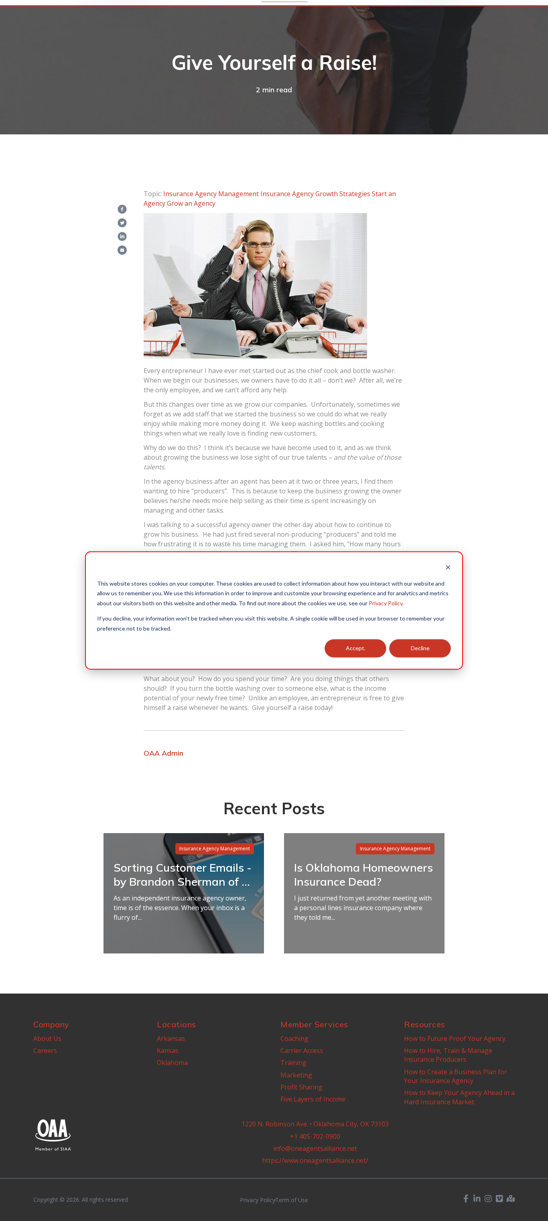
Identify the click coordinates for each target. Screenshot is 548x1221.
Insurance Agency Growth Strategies (315, 193)
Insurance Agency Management (211, 193)
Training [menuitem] (293, 1062)
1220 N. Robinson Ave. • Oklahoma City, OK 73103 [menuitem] (315, 1124)
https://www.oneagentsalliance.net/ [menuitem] (315, 1160)
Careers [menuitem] (45, 1050)
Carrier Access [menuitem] (301, 1050)
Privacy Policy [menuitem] (257, 1200)
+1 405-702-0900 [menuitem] (315, 1136)
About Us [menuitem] (47, 1038)
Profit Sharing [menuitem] (301, 1087)
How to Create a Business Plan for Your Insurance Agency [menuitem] (455, 1076)
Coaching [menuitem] (294, 1038)
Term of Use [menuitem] (291, 1200)
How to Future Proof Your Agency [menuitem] (454, 1038)
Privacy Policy (385, 603)
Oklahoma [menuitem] (172, 1062)
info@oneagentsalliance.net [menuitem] (315, 1148)
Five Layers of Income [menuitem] (312, 1099)
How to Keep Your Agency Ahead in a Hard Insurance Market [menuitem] (459, 1097)
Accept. (355, 648)
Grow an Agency (191, 203)
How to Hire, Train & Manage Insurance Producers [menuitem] (448, 1055)
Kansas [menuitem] (168, 1050)
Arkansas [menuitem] (171, 1038)
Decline (420, 648)
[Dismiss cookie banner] (448, 568)
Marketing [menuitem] (296, 1075)
